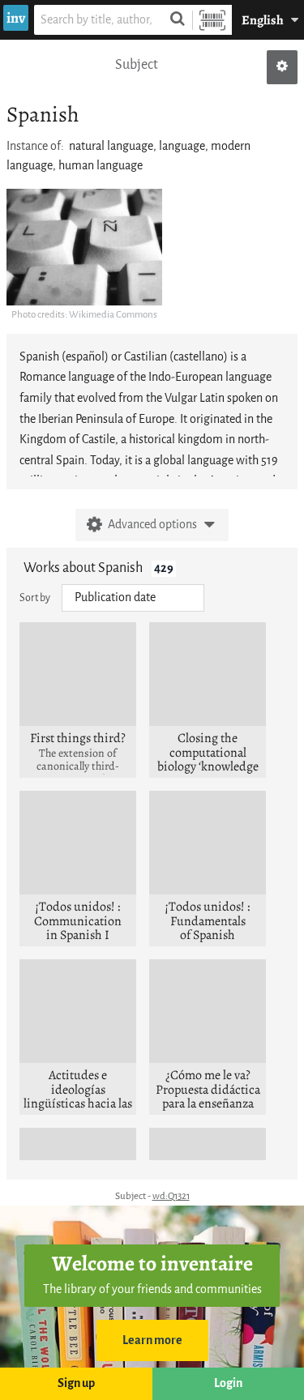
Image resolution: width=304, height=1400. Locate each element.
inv (15, 18)
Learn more (152, 1340)
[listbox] (133, 598)
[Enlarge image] (84, 247)
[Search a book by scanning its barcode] (212, 20)
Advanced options (152, 524)
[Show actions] (282, 67)
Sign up (76, 1383)
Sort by (34, 597)
